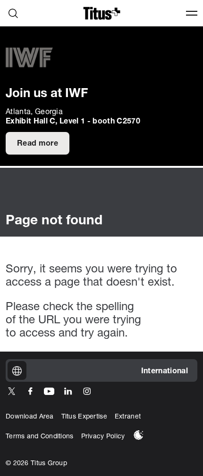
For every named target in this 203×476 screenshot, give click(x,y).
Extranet (128, 416)
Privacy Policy (103, 436)
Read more (37, 144)
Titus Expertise (84, 416)
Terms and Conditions (40, 436)
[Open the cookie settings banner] (138, 435)
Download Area (30, 416)
